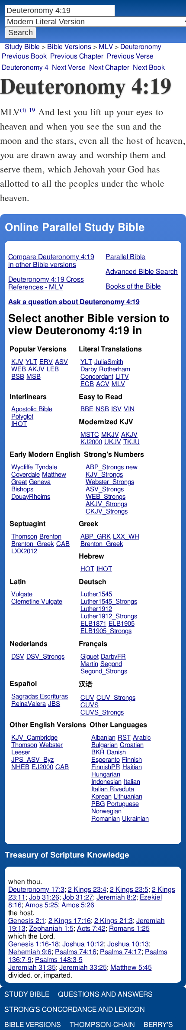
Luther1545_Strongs (108, 601)
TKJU (131, 442)
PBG (98, 804)
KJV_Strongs (104, 474)
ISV (116, 409)
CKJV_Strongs (107, 511)
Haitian (132, 767)
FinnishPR (105, 767)
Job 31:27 (78, 897)
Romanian (105, 819)
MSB (33, 377)
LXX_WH (126, 536)
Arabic (142, 737)
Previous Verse (130, 56)
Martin (89, 664)
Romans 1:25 (129, 928)
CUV (87, 698)
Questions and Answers (105, 994)
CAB (63, 544)
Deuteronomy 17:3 (36, 889)
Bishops (22, 489)
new (132, 467)
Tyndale (46, 467)
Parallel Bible (125, 256)
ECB (87, 384)
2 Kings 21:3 (113, 920)
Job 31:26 (44, 897)
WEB (18, 369)
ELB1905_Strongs (105, 631)
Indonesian (106, 782)
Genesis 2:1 (26, 920)
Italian (132, 782)
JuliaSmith (108, 362)
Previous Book (24, 56)
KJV (17, 362)
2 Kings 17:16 (69, 920)
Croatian (132, 745)
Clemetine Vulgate (36, 601)
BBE (86, 409)
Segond (111, 664)
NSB (102, 409)
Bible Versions (69, 46)
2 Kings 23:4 (87, 889)
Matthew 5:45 (131, 967)
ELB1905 (122, 624)
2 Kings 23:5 (129, 889)
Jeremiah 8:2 (116, 897)
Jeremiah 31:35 (32, 967)
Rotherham (114, 369)
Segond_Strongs (103, 671)
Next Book (149, 67)
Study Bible (22, 46)
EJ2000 (42, 767)
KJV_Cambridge (34, 737)
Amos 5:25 (41, 905)
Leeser (20, 752)
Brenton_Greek (32, 544)
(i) (23, 110)
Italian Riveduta (112, 789)
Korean (101, 796)
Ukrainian (135, 819)
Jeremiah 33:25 (83, 967)
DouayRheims (30, 497)
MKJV (110, 435)
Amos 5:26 (77, 905)
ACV (102, 384)
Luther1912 (96, 609)
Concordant (96, 377)
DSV (17, 656)
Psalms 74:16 (75, 952)
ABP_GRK (95, 536)
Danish (116, 752)
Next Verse (69, 67)
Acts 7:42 (91, 928)
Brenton (50, 536)
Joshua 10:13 (128, 944)
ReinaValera (28, 704)
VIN (129, 409)
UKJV (112, 442)
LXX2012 (24, 551)
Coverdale (25, 474)
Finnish (132, 760)
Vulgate (21, 594)
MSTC (89, 435)
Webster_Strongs (110, 482)
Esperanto (105, 760)
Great (19, 482)
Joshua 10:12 (83, 944)
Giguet (89, 656)
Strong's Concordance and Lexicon (74, 1009)
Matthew (54, 474)
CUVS (89, 705)
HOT (87, 569)
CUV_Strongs (115, 698)
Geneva (40, 482)
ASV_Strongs (105, 489)
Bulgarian (104, 745)
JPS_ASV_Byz (32, 760)
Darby (88, 369)
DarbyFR (113, 656)
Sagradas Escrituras (39, 696)
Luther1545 (96, 594)
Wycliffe (22, 467)
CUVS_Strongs (102, 712)
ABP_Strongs (105, 467)
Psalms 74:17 (120, 952)
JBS (54, 704)
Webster (51, 745)
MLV (118, 384)
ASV (61, 362)
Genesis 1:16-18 (33, 944)
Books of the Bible (133, 286)
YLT (31, 362)
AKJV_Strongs (106, 504)
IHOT (19, 424)
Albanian (103, 737)
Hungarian (105, 774)
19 (32, 110)
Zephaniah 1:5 (51, 928)
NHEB (20, 767)
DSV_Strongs (45, 656)
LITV (122, 377)
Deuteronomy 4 (25, 67)
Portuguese (123, 804)
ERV (46, 362)
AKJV (36, 369)
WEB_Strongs (105, 497)
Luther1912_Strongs (108, 616)
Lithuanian (128, 796)
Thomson (24, 536)
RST (124, 737)
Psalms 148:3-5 (59, 959)
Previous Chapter (76, 56)
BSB (17, 377)
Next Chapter (109, 67)
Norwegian (106, 811)
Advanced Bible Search (142, 271)
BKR (98, 752)
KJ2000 (91, 442)
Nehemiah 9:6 (29, 952)
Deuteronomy (140, 46)
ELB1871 (93, 624)
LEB (53, 369)
